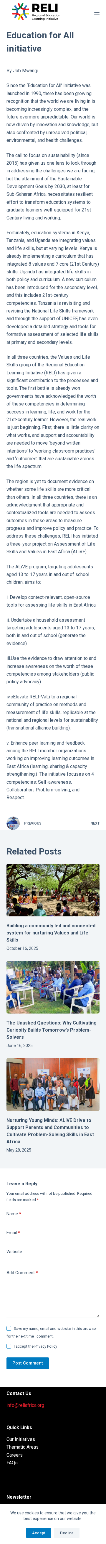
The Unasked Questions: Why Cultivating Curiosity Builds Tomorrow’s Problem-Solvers (51, 1030)
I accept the (35, 1346)
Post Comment (27, 1363)
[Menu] (97, 14)
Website (14, 1251)
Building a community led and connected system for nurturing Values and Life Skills (50, 933)
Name (13, 1213)
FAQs (12, 1463)
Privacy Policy (45, 1346)
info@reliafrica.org (25, 1405)
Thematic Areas (22, 1447)
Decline (67, 1533)
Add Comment (22, 1272)
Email (13, 1232)
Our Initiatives (20, 1439)
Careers (14, 1455)
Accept (38, 1533)
